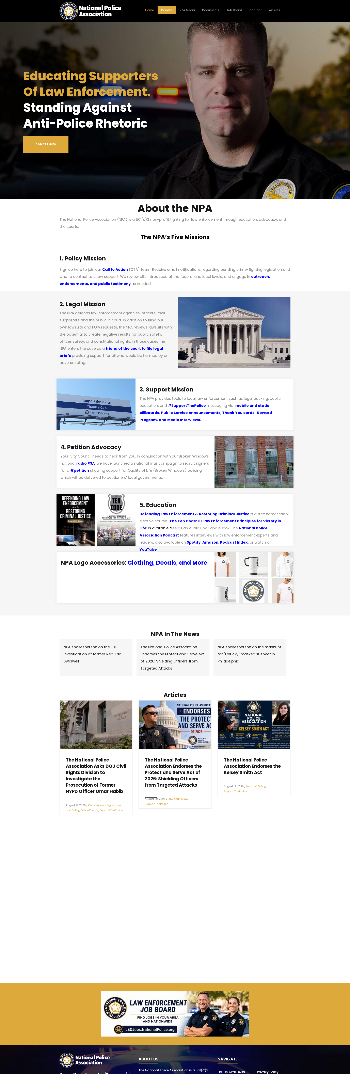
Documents (210, 10)
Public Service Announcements (190, 412)
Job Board (234, 10)
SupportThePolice (111, 810)
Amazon (210, 542)
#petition (79, 470)
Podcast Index (234, 542)
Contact (255, 10)
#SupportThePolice (187, 405)
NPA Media (187, 10)
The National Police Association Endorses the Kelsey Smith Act (252, 766)
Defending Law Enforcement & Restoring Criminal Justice (195, 513)
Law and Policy (177, 799)
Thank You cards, (239, 412)
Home (149, 10)
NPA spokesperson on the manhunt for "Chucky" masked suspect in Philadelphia (249, 654)
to (143, 348)
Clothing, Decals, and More (167, 563)
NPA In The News (175, 634)
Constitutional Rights (101, 805)
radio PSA (85, 463)
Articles (274, 10)
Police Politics (89, 810)
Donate (166, 10)
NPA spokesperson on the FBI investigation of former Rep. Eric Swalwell (92, 654)
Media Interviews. (184, 419)
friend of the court (123, 348)
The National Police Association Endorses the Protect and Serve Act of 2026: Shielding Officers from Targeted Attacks (173, 772)
